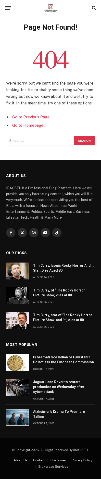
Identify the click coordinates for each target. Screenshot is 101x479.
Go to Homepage (27, 125)
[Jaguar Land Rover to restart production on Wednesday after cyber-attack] (17, 387)
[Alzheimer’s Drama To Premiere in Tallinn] (17, 417)
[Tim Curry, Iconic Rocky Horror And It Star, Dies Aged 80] (17, 271)
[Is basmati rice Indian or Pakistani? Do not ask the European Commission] (17, 362)
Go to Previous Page (31, 117)
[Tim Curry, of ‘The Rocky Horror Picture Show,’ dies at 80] (17, 295)
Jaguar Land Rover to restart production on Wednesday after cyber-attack (58, 387)
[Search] (93, 7)
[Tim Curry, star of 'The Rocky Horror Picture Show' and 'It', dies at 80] (17, 320)
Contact (39, 460)
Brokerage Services (53, 466)
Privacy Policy (82, 460)
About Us (20, 460)
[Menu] (8, 7)
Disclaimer (58, 460)
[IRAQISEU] (50, 8)
